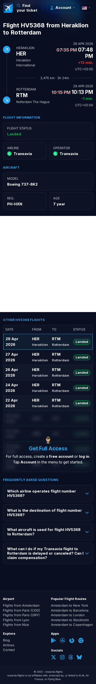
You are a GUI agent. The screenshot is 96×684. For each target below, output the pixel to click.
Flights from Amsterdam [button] (21, 605)
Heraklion (25, 48)
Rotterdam (26, 89)
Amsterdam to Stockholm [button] (70, 620)
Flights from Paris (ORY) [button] (21, 615)
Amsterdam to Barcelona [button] (69, 610)
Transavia (23, 153)
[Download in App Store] (62, 641)
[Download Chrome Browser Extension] (80, 641)
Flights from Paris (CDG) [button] (21, 610)
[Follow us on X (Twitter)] (53, 658)
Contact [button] (9, 650)
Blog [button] (6, 640)
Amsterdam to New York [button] (69, 605)
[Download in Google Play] (53, 641)
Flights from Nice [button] (16, 625)
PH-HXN (14, 204)
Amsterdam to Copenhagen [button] (72, 625)
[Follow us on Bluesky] (79, 658)
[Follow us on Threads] (70, 658)
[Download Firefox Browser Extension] (71, 641)
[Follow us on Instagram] (62, 658)
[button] (28, 8)
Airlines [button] (8, 645)
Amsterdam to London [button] (68, 615)
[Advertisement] (48, 264)
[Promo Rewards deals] (8, 8)
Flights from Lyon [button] (16, 620)
